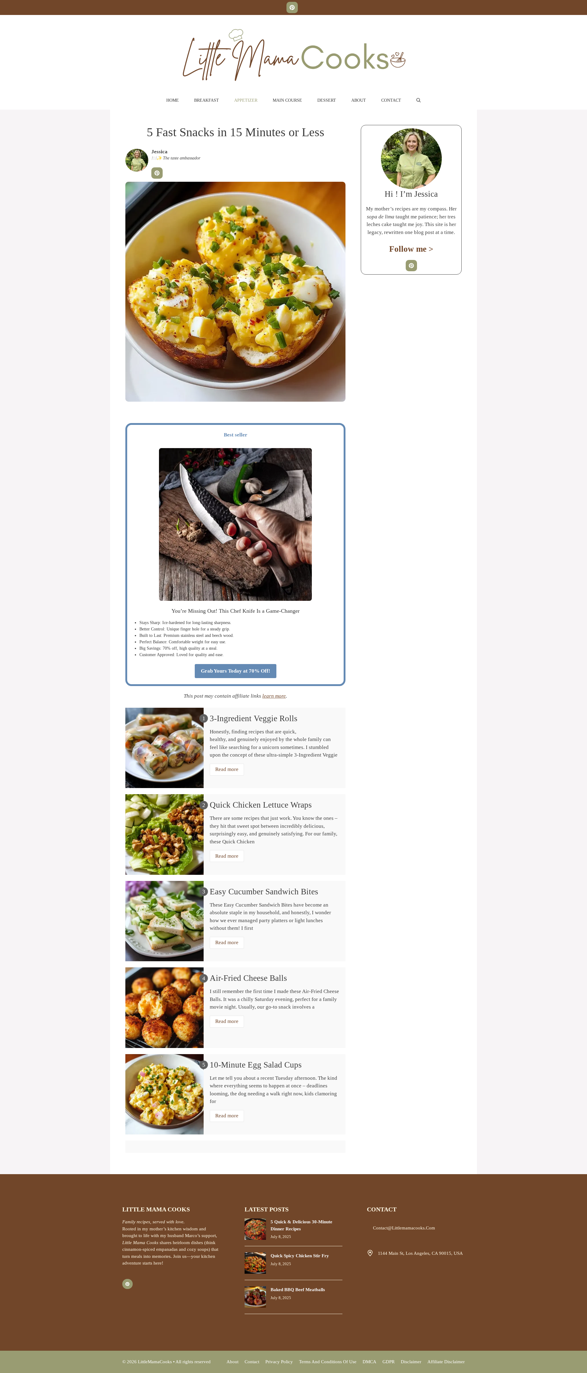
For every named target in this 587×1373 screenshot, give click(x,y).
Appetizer (245, 100)
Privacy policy (279, 1361)
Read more (226, 769)
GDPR (388, 1361)
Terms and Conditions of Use (327, 1361)
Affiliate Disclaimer (446, 1361)
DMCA (369, 1361)
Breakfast (206, 100)
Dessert (326, 100)
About (358, 100)
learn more (274, 696)
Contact (391, 100)
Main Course (287, 100)
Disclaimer (411, 1361)
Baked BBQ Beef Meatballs (298, 1289)
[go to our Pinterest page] (292, 7)
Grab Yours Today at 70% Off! (235, 671)
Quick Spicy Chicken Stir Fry (300, 1255)
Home (172, 100)
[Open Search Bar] (418, 100)
